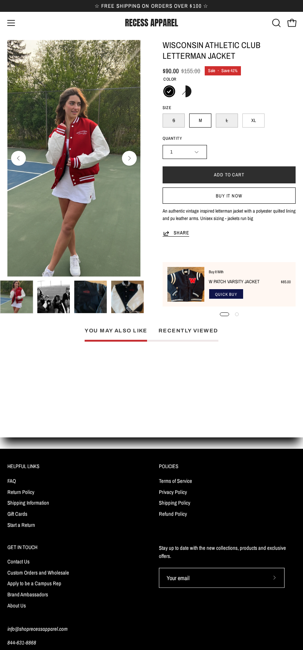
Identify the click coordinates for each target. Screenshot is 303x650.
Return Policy (20, 491)
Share (181, 233)
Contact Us (18, 561)
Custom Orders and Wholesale (38, 572)
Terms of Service (175, 480)
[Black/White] (185, 91)
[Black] (169, 91)
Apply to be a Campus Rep (34, 583)
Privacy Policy (173, 491)
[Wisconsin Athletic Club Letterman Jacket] (16, 297)
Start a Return (21, 524)
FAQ (11, 480)
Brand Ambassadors (27, 594)
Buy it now (229, 196)
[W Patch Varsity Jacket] (185, 284)
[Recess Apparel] (151, 22)
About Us (16, 605)
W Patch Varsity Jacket (234, 281)
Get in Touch (22, 547)
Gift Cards (17, 513)
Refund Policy (173, 513)
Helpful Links (23, 466)
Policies (168, 466)
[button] (275, 23)
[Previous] (18, 158)
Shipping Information (28, 502)
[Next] (129, 158)
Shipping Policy (174, 502)
